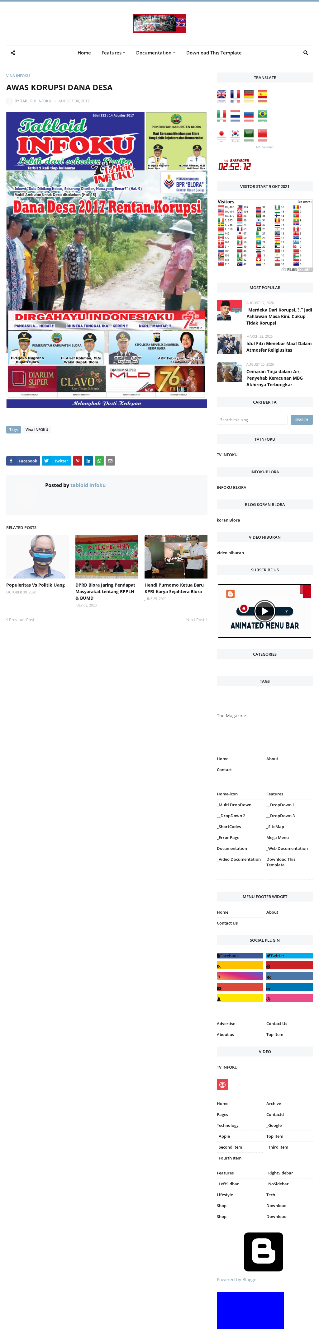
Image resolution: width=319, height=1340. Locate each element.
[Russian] (250, 121)
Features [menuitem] (111, 52)
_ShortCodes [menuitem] (229, 826)
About (272, 758)
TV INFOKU (227, 454)
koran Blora (228, 520)
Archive (273, 1103)
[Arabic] (250, 140)
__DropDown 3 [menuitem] (280, 815)
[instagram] (240, 880)
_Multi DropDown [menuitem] (234, 805)
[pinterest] (289, 880)
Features (225, 1173)
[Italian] (223, 121)
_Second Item (229, 1147)
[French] (237, 101)
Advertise (226, 1023)
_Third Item (277, 1147)
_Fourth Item (229, 1158)
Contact (224, 769)
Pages (222, 1114)
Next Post (195, 619)
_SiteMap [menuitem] (275, 826)
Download (276, 1205)
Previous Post (22, 619)
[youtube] (240, 987)
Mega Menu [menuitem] (277, 837)
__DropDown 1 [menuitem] (280, 805)
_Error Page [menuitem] (228, 837)
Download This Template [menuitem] (214, 52)
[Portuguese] (264, 121)
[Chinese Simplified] (264, 140)
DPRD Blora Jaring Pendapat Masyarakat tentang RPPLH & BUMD (105, 591)
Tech (270, 1194)
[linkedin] (289, 987)
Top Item (274, 1034)
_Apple (223, 1136)
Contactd (275, 1114)
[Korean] (237, 140)
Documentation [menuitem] (154, 52)
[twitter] (289, 955)
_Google (274, 1125)
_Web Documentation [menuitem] (287, 848)
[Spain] (264, 101)
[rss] (240, 965)
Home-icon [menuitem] (227, 794)
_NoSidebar (277, 1184)
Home (222, 758)
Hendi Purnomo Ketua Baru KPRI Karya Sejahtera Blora (174, 588)
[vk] (289, 976)
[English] (223, 101)
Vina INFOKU (18, 75)
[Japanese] (223, 140)
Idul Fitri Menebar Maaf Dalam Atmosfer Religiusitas (279, 346)
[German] (250, 101)
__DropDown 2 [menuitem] (231, 815)
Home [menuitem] (84, 52)
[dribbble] (289, 998)
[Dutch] (237, 121)
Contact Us (227, 923)
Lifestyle (225, 1194)
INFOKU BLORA (231, 487)
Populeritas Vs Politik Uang (35, 585)
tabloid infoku (35, 101)
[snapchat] (240, 998)
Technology (228, 1125)
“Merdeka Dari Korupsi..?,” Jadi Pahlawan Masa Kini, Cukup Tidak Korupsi (279, 316)
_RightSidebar (279, 1173)
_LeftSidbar (228, 1184)
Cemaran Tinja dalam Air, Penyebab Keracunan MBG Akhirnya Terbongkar (274, 377)
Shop (221, 1205)
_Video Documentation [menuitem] (239, 859)
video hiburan (230, 552)
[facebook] (240, 955)
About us (225, 1034)
